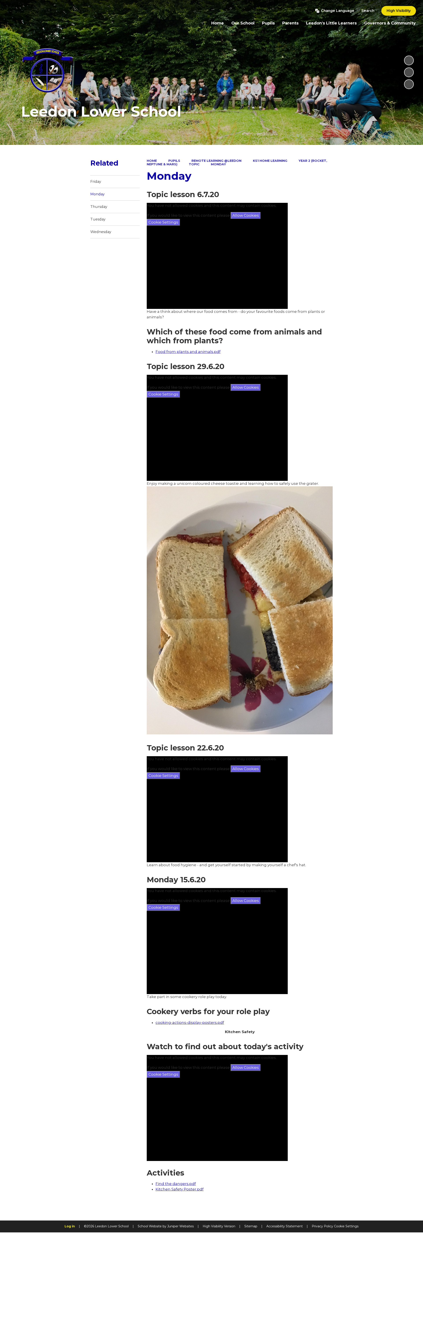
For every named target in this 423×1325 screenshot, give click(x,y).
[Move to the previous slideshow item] (409, 72)
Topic (194, 164)
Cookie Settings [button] (346, 1226)
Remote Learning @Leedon (216, 161)
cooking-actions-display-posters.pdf (190, 1022)
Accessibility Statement (284, 1226)
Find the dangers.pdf (176, 1183)
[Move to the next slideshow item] (409, 84)
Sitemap (250, 1226)
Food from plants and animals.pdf (188, 351)
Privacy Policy (322, 1226)
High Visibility (399, 11)
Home (152, 161)
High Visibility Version (219, 1226)
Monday (218, 164)
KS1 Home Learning (270, 161)
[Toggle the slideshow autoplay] (409, 60)
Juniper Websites (180, 1226)
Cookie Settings (163, 222)
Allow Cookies (245, 215)
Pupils (174, 161)
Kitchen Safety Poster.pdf (180, 1189)
